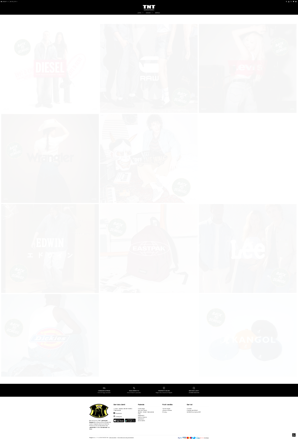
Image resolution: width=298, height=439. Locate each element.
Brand (157, 13)
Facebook (119, 413)
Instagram (119, 416)
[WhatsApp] (294, 436)
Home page (141, 408)
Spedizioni (141, 419)
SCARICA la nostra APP (194, 412)
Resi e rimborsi (142, 417)
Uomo (139, 13)
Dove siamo (141, 420)
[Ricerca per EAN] (295, 1)
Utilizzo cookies (167, 410)
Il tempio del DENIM (192, 410)
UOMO (94, 101)
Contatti (189, 408)
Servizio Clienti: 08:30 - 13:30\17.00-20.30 (146, 411)
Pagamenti (141, 415)
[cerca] (286, 1)
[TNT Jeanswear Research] (149, 10)
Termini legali (166, 408)
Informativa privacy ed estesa (125, 437)
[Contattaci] (290, 1)
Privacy (164, 412)
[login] (288, 1)
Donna (148, 13)
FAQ (139, 413)
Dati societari (112, 437)
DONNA (6, 101)
